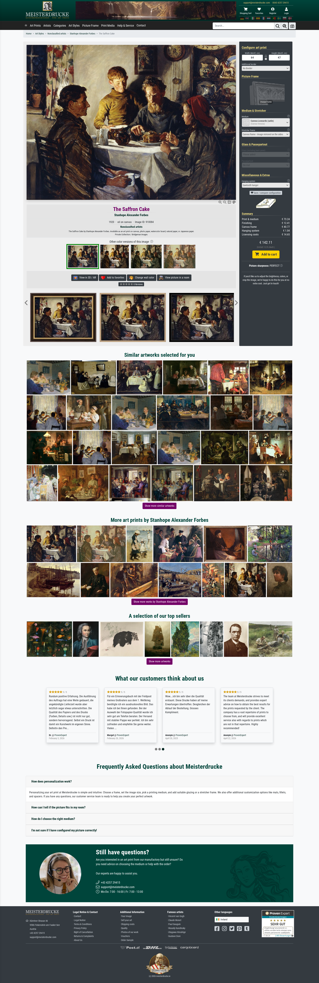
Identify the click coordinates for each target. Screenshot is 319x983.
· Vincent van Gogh (175, 916)
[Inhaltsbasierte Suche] (284, 25)
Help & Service (125, 25)
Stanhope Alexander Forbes (82, 33)
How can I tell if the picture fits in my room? (58, 807)
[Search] (277, 25)
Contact (141, 25)
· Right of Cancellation (83, 932)
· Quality (123, 928)
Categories (59, 25)
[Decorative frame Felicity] (169, 317)
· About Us (77, 940)
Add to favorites (114, 277)
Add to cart (268, 254)
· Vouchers (125, 936)
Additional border (249, 64)
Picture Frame (90, 25)
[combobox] (266, 68)
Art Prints (35, 25)
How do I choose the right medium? (53, 819)
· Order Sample (127, 940)
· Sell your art (126, 920)
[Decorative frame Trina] (99, 317)
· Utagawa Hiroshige (176, 932)
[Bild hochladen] (292, 25)
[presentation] (26, 303)
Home (29, 33)
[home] (26, 25)
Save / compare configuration (267, 193)
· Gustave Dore (174, 936)
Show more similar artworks (159, 505)
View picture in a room (176, 277)
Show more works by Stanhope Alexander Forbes (160, 601)
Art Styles (74, 25)
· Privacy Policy (80, 928)
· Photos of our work (129, 932)
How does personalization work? (51, 781)
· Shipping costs (127, 924)
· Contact (77, 916)
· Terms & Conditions (82, 924)
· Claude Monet (174, 920)
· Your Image (126, 916)
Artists (47, 25)
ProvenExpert (67, 735)
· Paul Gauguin (174, 924)
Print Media (108, 25)
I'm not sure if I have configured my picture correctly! (64, 830)
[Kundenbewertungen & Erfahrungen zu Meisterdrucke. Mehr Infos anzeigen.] (278, 923)
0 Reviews (138, 284)
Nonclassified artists (57, 33)
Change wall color (143, 277)
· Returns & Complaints (83, 936)
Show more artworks (159, 661)
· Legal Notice (79, 920)
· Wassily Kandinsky (176, 928)
